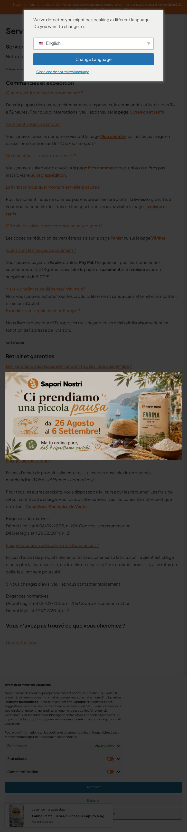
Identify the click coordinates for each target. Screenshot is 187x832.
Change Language (93, 59)
